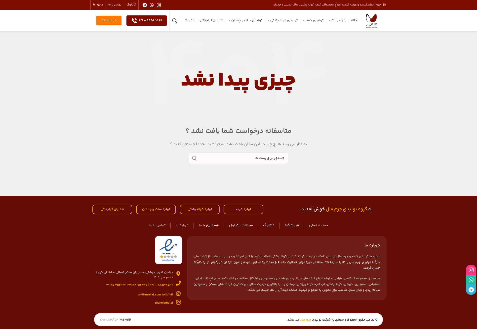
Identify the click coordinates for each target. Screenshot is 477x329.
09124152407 (138, 284)
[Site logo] (371, 20)
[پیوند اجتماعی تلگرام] (144, 5)
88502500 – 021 (150, 20)
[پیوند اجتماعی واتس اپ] (151, 5)
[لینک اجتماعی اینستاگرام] (158, 5)
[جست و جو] (175, 21)
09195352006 (116, 284)
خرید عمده (109, 20)
